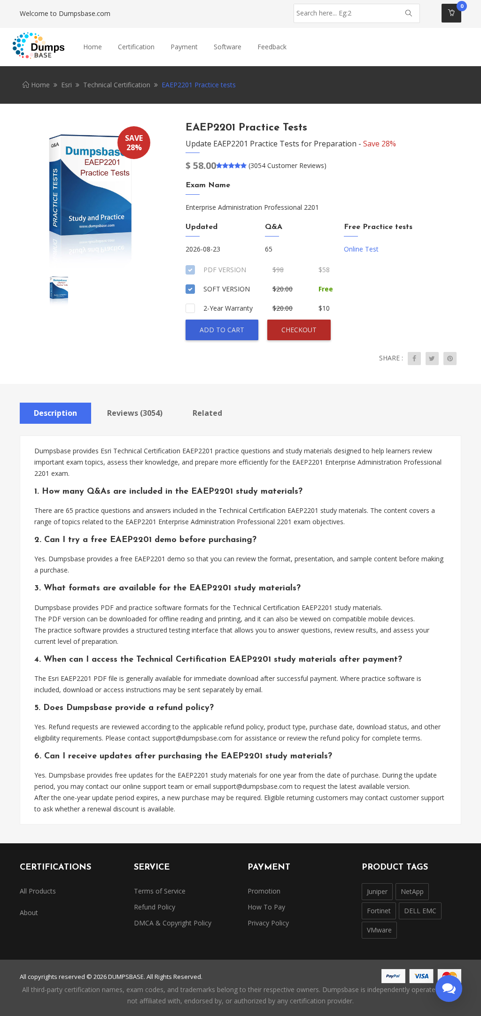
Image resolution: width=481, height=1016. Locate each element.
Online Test (361, 248)
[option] (88, 196)
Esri (66, 84)
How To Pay (266, 906)
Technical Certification (116, 84)
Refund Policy (154, 906)
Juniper (377, 891)
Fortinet (379, 910)
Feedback (272, 46)
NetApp (412, 891)
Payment (184, 46)
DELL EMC (420, 910)
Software (227, 46)
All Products (38, 890)
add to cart (222, 329)
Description (55, 413)
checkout (299, 329)
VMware (379, 929)
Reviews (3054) (135, 413)
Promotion (264, 890)
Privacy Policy (268, 922)
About (29, 912)
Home (92, 46)
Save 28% (379, 143)
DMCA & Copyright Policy (172, 922)
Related (207, 413)
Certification (136, 46)
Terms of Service (160, 890)
